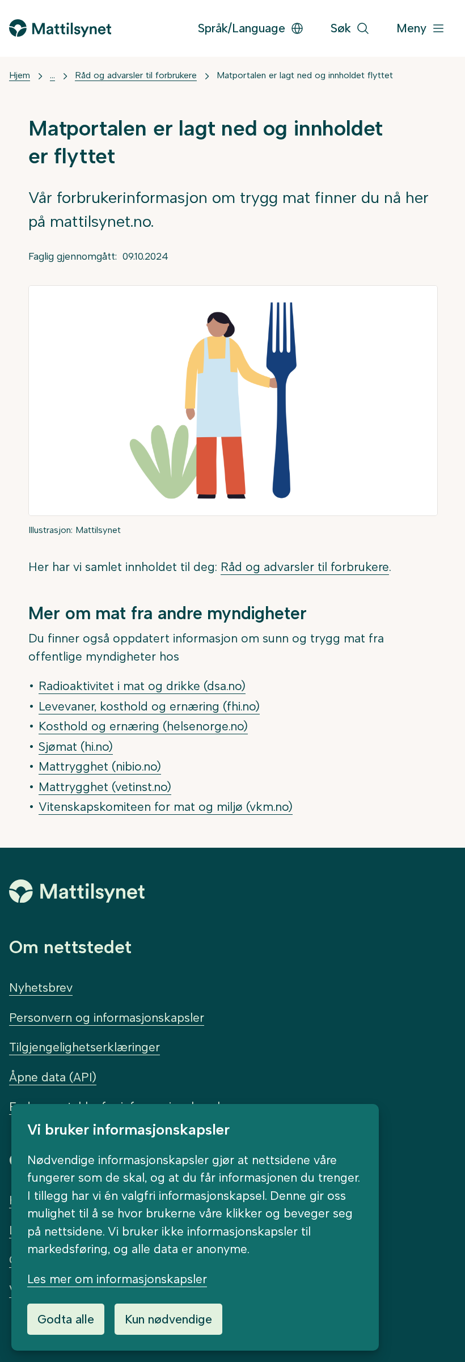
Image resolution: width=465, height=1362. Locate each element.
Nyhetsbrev (41, 987)
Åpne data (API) (52, 1077)
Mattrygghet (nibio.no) (100, 766)
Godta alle (65, 1319)
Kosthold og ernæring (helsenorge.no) (143, 726)
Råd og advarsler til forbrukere (136, 75)
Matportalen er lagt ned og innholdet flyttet (305, 75)
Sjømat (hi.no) (76, 746)
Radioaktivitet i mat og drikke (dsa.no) (142, 686)
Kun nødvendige (168, 1319)
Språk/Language (241, 28)
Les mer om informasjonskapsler (117, 1279)
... (52, 75)
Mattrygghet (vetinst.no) (105, 787)
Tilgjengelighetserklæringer (84, 1047)
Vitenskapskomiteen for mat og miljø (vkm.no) (166, 807)
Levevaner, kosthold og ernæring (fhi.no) (149, 706)
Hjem (19, 75)
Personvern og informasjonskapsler (106, 1017)
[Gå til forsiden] (60, 28)
